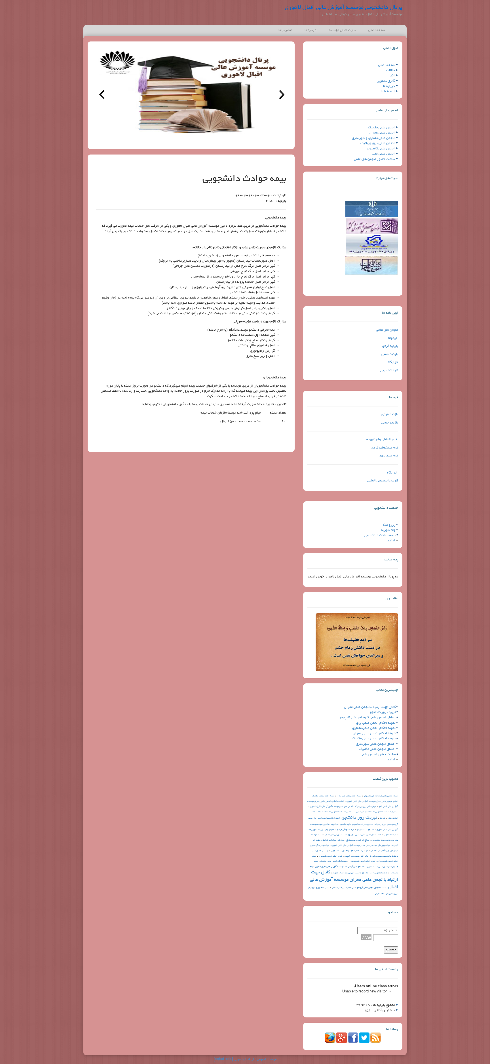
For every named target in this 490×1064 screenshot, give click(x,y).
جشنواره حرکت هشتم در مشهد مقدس (356, 824)
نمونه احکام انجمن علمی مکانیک (374, 738)
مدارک (341, 840)
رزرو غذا (389, 525)
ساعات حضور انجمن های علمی (374, 159)
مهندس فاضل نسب (319, 851)
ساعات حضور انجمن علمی (378, 754)
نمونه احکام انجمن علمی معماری (374, 728)
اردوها (392, 338)
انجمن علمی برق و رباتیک (365, 807)
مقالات (390, 70)
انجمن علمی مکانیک (381, 128)
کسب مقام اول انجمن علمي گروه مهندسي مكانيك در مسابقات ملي (359, 888)
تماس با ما (285, 30)
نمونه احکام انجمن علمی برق (376, 723)
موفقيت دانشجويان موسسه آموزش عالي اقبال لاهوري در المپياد (371, 856)
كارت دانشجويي (390, 835)
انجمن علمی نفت (383, 154)
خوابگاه (393, 362)
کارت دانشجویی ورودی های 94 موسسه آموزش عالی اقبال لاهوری (360, 873)
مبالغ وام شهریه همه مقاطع (357, 840)
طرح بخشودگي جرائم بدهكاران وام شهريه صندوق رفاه (331, 830)
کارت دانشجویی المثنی (382, 481)
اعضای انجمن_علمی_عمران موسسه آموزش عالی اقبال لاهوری (372, 801)
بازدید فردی (389, 414)
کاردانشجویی (389, 370)
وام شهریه (388, 530)
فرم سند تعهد (388, 456)
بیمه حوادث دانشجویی (380, 535)
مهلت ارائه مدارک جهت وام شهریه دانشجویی (349, 851)
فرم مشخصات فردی (384, 448)
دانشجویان (361, 830)
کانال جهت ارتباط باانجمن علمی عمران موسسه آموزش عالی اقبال (354, 880)
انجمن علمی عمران (382, 133)
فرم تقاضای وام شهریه (381, 439)
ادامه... (390, 541)
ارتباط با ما (388, 91)
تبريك (382, 818)
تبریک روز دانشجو (383, 712)
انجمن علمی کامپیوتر (381, 149)
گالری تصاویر (386, 81)
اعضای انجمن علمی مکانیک (377, 749)
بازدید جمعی (389, 354)
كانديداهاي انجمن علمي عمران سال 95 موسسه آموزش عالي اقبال (353, 835)
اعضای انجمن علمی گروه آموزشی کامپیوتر (367, 717)
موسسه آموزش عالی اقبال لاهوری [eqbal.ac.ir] (245, 1059)
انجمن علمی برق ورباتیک (377, 143)
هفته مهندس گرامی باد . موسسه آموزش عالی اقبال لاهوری (340, 867)
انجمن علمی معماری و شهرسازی (373, 138)
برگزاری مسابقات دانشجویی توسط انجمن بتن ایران (377, 812)
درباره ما (310, 30)
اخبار (391, 76)
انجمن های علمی (387, 330)
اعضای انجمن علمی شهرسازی (376, 744)
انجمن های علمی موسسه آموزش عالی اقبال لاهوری (331, 807)
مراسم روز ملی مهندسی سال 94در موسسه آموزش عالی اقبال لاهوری (360, 845)
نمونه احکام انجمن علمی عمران (374, 733)
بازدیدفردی (390, 346)
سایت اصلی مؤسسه (342, 30)
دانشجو (371, 830)
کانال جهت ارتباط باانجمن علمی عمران (370, 707)
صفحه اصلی (376, 30)
